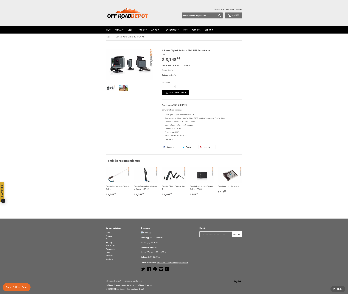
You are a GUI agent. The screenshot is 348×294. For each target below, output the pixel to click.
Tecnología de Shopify (136, 289)
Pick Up (142, 30)
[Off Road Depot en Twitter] (143, 270)
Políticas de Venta (144, 285)
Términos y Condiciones (132, 281)
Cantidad (166, 82)
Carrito (235, 15)
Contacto (209, 30)
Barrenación (171, 30)
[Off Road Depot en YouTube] (167, 270)
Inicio (108, 30)
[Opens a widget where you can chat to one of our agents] (337, 289)
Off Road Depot (118, 289)
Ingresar (239, 9)
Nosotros (196, 30)
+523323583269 (156, 238)
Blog (186, 30)
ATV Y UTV (155, 30)
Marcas (118, 30)
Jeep (130, 30)
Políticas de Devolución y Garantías (120, 285)
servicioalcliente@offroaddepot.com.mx (172, 263)
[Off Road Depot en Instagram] (161, 270)
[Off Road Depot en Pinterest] (155, 270)
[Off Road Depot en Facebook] (149, 270)
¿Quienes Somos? (113, 281)
